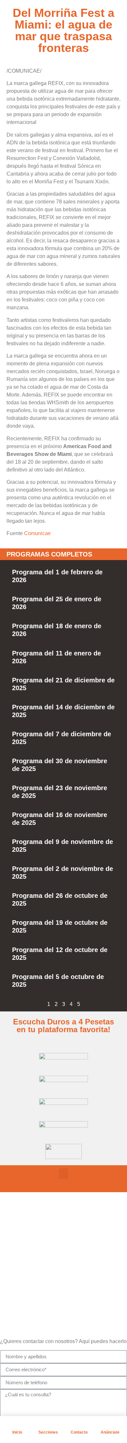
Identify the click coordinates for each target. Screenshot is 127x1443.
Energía (40, 1267)
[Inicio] (17, 1424)
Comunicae (37, 533)
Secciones (48, 1432)
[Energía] (21, 1266)
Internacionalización (55, 1283)
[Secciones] (48, 1424)
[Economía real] (21, 1234)
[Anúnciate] (110, 1424)
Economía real (48, 1234)
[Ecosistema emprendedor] (21, 1250)
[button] (63, 1173)
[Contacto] (79, 1424)
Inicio (17, 1432)
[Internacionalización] (21, 1282)
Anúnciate (110, 1432)
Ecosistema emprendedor (62, 1250)
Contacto (79, 1432)
